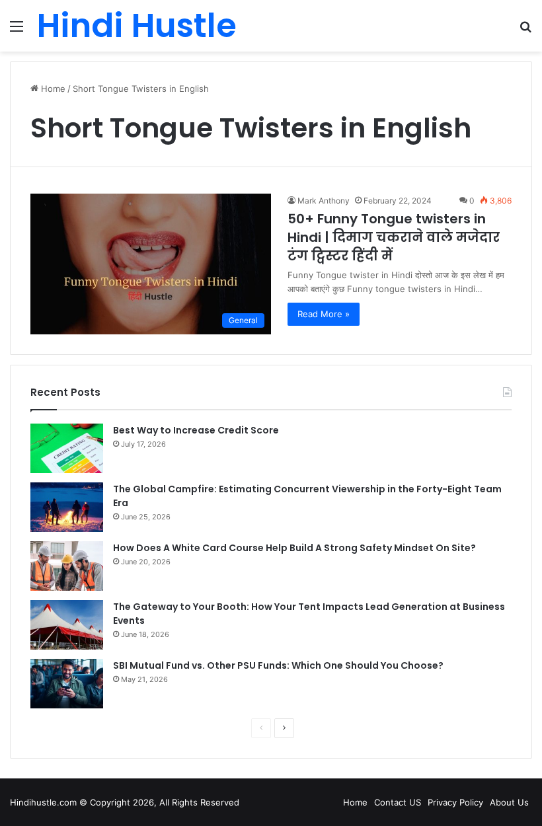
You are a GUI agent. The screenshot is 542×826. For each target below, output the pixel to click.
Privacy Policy (455, 802)
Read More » (323, 314)
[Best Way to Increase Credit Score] (66, 448)
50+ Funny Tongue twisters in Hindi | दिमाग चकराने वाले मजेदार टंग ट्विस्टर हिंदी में (394, 237)
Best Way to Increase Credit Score (196, 430)
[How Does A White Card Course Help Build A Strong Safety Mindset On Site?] (66, 566)
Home (51, 88)
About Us (509, 802)
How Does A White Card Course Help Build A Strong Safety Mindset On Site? (294, 547)
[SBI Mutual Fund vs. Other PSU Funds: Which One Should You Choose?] (66, 683)
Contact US (397, 802)
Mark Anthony (323, 201)
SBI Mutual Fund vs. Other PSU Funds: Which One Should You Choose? (278, 665)
